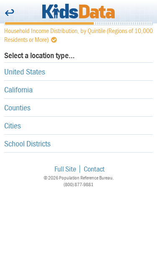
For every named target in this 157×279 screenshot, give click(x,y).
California (18, 89)
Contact (94, 169)
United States (24, 71)
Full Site (65, 169)
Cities (12, 125)
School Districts (27, 143)
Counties (17, 107)
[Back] (9, 13)
